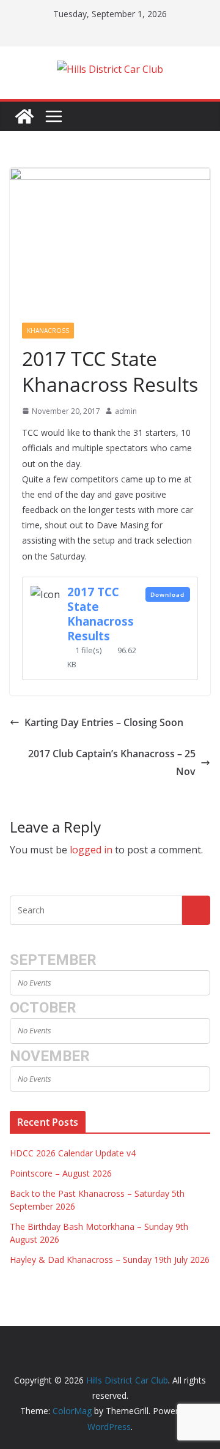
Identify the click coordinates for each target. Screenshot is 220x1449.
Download (167, 594)
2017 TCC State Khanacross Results (100, 613)
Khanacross (48, 330)
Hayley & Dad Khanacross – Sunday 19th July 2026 (110, 1259)
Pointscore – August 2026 (61, 1173)
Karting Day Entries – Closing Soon (103, 722)
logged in (91, 849)
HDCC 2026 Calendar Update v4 (73, 1153)
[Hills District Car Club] (24, 116)
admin (126, 411)
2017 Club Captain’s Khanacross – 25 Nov (112, 762)
